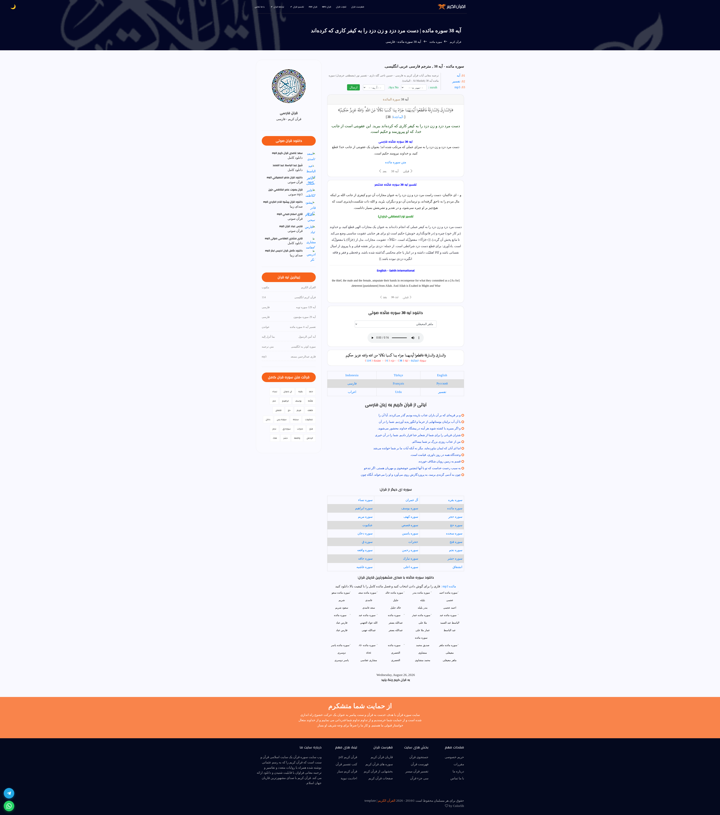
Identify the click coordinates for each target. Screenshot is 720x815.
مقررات (459, 764)
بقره (300, 391)
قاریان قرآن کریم (382, 757)
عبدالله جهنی (369, 630)
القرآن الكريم (386, 800)
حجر (274, 401)
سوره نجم (455, 550)
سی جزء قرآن (419, 778)
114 (369, 360)
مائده (310, 401)
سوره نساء (365, 500)
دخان (268, 419)
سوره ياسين (410, 533)
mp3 (457, 87)
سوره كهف (411, 516)
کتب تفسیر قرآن (346, 764)
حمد (311, 391)
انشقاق (457, 567)
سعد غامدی (368, 607)
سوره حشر (455, 558)
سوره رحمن (410, 550)
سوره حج (456, 525)
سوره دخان (365, 533)
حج (289, 410)
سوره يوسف (409, 508)
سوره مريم (365, 516)
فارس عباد (341, 630)
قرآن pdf (313, 7)
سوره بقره (455, 500)
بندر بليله (423, 607)
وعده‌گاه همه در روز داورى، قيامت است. (435, 454)
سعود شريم (341, 607)
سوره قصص (410, 525)
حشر (285, 438)
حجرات (413, 542)
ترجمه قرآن (279, 7)
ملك (275, 438)
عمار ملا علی (423, 630)
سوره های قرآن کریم (379, 764)
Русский (442, 383)
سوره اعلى (410, 567)
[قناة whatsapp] (9, 806)
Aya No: (393, 87)
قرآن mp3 (326, 7)
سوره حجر (455, 516)
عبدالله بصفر (396, 630)
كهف (310, 410)
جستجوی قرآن (418, 757)
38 (400, 360)
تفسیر (456, 81)
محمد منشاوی (422, 660)
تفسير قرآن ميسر (416, 771)
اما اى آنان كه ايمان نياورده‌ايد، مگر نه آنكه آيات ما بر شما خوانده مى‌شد (417, 448)
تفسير (442, 392)
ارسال (353, 87)
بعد (384, 171)
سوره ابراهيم (364, 508)
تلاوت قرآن (341, 7)
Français (398, 383)
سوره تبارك (410, 558)
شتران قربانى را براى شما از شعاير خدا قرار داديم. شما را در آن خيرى (418, 435)
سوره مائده (435, 42)
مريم (299, 410)
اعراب (352, 392)
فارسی (352, 383)
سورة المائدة (391, 99)
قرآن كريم (455, 42)
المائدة (398, 117)
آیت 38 (394, 297)
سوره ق (367, 542)
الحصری (395, 660)
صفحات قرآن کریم (380, 778)
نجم (274, 429)
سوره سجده (454, 533)
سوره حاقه (365, 558)
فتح (311, 429)
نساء (274, 391)
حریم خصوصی (454, 757)
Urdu (398, 392)
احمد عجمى (449, 607)
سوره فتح (456, 542)
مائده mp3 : (448, 586)
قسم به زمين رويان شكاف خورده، (439, 461)
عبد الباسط (450, 630)
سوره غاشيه (364, 567)
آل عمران (412, 500)
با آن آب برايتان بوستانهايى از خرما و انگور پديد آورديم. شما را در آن (420, 421)
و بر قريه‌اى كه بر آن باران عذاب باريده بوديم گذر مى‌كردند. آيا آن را (420, 415)
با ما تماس (260, 7)
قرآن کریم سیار (347, 771)
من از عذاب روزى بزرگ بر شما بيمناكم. (436, 441)
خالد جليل (395, 607)
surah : (433, 87)
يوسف (298, 401)
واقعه (297, 438)
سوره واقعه (365, 550)
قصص (278, 410)
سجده (296, 419)
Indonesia (351, 375)
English (442, 375)
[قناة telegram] (9, 793)
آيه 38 (395, 171)
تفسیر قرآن (298, 7)
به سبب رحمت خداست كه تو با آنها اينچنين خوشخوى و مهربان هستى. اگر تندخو (412, 468)
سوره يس (281, 419)
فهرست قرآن (357, 7)
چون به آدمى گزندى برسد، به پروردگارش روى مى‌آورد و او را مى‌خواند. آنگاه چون (411, 474)
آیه (458, 75)
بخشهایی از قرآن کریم (378, 771)
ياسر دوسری (341, 660)
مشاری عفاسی (368, 660)
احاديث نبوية (349, 778)
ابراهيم (285, 401)
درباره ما (458, 771)
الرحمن (310, 438)
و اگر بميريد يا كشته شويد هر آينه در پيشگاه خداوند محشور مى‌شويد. (419, 428)
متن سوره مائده (395, 162)
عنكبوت (367, 525)
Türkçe (398, 375)
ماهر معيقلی (450, 660)
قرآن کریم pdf (348, 757)
